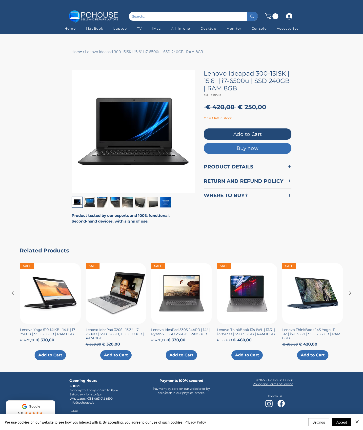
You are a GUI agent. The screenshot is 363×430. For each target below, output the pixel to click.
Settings (318, 422)
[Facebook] (281, 403)
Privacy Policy (195, 422)
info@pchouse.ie (82, 402)
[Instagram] (269, 403)
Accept (341, 422)
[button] (272, 16)
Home (77, 52)
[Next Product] (350, 293)
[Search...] (252, 16)
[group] (181, 311)
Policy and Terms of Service (273, 384)
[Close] (357, 422)
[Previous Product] (13, 293)
